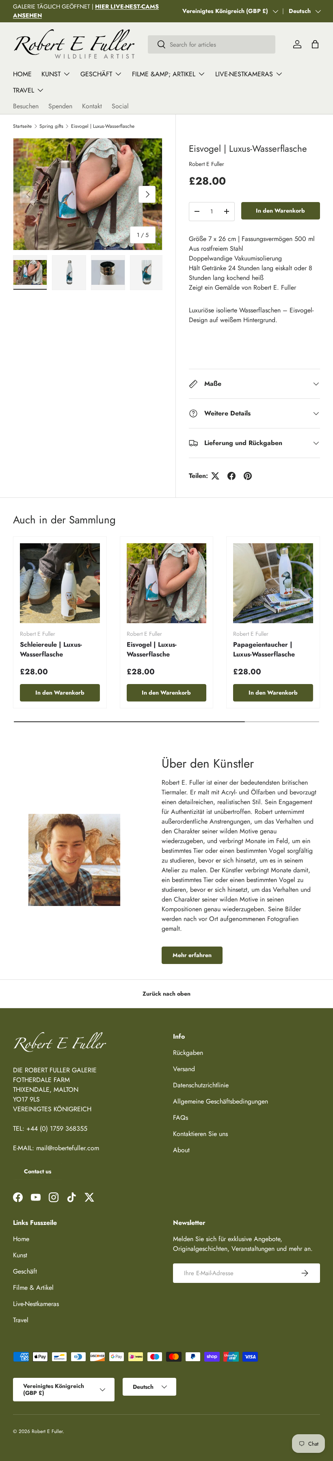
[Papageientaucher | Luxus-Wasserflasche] (273, 583)
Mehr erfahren (192, 955)
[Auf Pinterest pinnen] (248, 476)
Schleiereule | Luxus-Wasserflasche (51, 649)
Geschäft (25, 1271)
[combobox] (211, 44)
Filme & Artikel (33, 1287)
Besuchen (26, 106)
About (181, 1150)
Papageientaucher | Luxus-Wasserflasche (264, 649)
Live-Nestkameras (36, 1303)
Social (120, 106)
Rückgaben (188, 1052)
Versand (184, 1069)
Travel (20, 1320)
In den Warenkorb (280, 211)
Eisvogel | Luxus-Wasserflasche (102, 126)
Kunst (20, 1255)
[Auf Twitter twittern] (215, 476)
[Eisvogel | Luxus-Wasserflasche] (167, 583)
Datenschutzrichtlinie (201, 1085)
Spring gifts (51, 126)
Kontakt (92, 106)
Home (22, 74)
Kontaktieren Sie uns (200, 1133)
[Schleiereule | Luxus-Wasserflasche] (60, 583)
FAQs (180, 1117)
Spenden (60, 106)
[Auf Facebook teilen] (231, 476)
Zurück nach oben (166, 994)
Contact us (37, 1171)
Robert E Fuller (206, 164)
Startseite (22, 126)
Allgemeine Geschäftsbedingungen (220, 1101)
